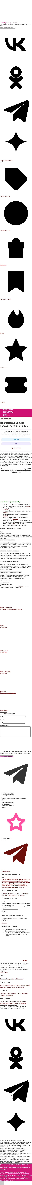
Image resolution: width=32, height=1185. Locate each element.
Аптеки (21, 586)
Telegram (16, 439)
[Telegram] (16, 1106)
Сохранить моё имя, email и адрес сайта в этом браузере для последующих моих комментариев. (15, 752)
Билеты (22, 895)
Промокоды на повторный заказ (14, 987)
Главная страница (5, 419)
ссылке (28, 506)
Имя (2, 716)
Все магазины (4, 985)
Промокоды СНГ (8, 411)
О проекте (3, 979)
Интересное (7, 416)
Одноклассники (16, 448)
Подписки (13, 895)
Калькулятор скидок (6, 995)
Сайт (1, 722)
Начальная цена (26, 903)
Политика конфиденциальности (13, 1002)
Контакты (20, 979)
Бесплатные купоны (6, 160)
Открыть (4, 923)
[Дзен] (16, 1139)
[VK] (16, 1041)
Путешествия (6, 895)
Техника (23, 894)
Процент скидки (16, 903)
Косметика (17, 894)
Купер (14, 523)
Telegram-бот (4, 972)
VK (16, 443)
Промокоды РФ (8, 409)
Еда (3, 894)
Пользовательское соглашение (9, 1002)
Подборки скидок (8, 412)
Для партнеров (12, 1005)
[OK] (16, 1073)
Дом (18, 895)
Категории (12, 985)
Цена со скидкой (6, 903)
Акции (5, 414)
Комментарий (4, 725)
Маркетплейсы (8, 894)
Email (2, 719)
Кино (27, 894)
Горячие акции (15, 993)
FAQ (16, 979)
